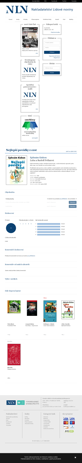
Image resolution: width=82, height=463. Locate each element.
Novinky (27, 418)
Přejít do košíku (55, 32)
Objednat (72, 202)
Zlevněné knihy (29, 423)
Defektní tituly (47, 19)
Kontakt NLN (35, 1)
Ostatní (46, 427)
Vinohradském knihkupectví (61, 398)
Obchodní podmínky (12, 417)
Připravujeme (35, 19)
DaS (64, 19)
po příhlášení (63, 199)
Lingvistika (47, 420)
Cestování (46, 423)
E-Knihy (25, 19)
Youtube (74, 1)
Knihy (17, 19)
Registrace (57, 58)
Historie (46, 417)
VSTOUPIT (35, 138)
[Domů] (39, 10)
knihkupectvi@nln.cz (69, 406)
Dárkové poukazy (49, 428)
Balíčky (71, 19)
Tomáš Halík (47, 422)
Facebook (54, 1)
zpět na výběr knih (71, 151)
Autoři (57, 19)
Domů (10, 19)
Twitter (64, 1)
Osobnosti (47, 425)
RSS (45, 1)
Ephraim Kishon (38, 158)
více (37, 53)
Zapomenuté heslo (54, 56)
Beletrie (46, 418)
